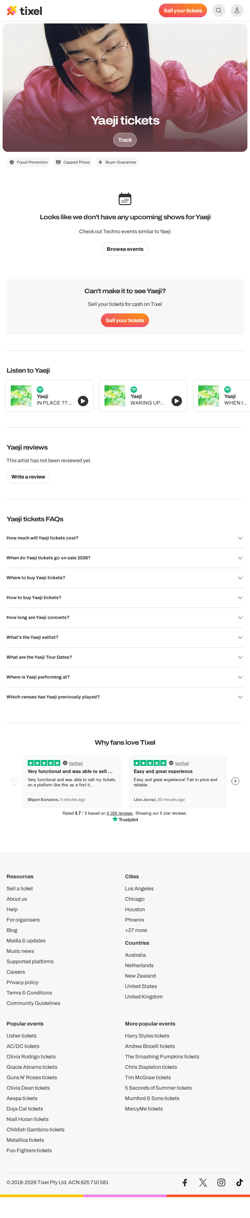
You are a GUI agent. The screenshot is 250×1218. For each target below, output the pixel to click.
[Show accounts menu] (236, 10)
